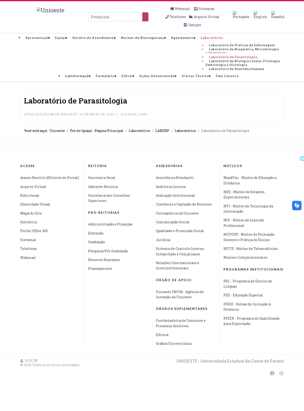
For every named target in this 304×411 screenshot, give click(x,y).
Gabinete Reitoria (103, 186)
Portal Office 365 (34, 231)
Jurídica (163, 240)
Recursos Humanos (104, 259)
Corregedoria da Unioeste (177, 213)
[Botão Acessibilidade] (302, 158)
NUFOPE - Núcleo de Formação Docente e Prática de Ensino (249, 237)
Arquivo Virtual (206, 16)
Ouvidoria (28, 222)
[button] (29, 360)
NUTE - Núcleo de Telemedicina (250, 248)
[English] (260, 15)
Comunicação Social (173, 222)
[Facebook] (272, 373)
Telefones (178, 16)
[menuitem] (37, 38)
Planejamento (100, 268)
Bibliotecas (29, 195)
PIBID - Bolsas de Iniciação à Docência (247, 307)
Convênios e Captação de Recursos (184, 204)
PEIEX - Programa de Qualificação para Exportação (251, 321)
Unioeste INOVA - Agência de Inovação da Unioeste (180, 294)
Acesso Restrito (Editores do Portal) (49, 177)
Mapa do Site (31, 213)
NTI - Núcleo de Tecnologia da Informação (248, 209)
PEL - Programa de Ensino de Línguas (247, 284)
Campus (194, 25)
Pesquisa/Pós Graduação (108, 251)
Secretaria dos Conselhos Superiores (109, 198)
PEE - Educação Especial (243, 295)
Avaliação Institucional (175, 195)
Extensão (96, 233)
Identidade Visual (35, 204)
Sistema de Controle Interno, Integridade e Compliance (180, 251)
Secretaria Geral (101, 177)
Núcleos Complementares (245, 257)
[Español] (278, 15)
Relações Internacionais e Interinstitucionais (177, 265)
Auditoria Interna (171, 186)
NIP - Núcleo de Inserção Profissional (243, 223)
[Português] (241, 15)
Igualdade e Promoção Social (180, 231)
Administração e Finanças (110, 224)
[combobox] (115, 16)
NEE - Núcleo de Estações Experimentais (244, 194)
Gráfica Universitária (174, 343)
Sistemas (206, 8)
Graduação (96, 242)
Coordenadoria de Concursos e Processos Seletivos (181, 323)
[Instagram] (281, 373)
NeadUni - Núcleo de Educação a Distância (249, 180)
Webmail (182, 8)
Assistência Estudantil (175, 177)
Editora (162, 334)
